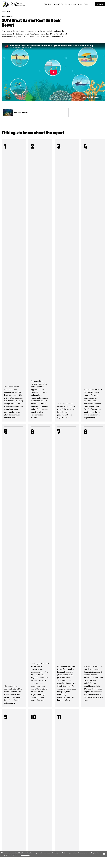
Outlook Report (21, 112)
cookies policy (25, 855)
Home (3, 11)
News (8, 11)
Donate (100, 4)
